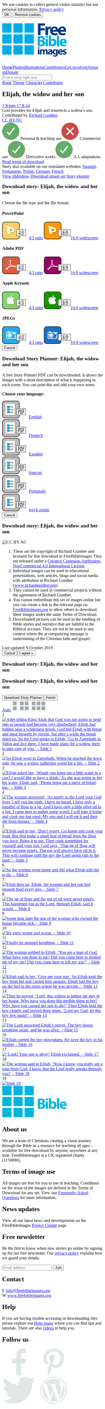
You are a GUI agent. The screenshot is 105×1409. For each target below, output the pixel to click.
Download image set (47, 176)
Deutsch (36, 435)
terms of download (23, 161)
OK (6, 15)
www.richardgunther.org (35, 585)
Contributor (53, 82)
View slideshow (15, 176)
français (35, 472)
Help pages (43, 1323)
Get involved (76, 67)
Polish (28, 171)
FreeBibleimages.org (30, 609)
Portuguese (11, 171)
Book (7, 82)
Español (36, 454)
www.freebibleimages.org (29, 1295)
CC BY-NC (12, 120)
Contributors (54, 67)
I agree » (26, 653)
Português (37, 491)
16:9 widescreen (84, 238)
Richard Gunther (43, 115)
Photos (18, 67)
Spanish (89, 166)
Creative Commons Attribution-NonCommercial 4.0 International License (57, 563)
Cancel (9, 348)
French (58, 171)
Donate (12, 72)
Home (7, 67)
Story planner (77, 176)
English (35, 417)
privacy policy (67, 1253)
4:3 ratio (36, 238)
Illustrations (34, 67)
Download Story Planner (23, 698)
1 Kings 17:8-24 (16, 105)
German (43, 171)
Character (34, 82)
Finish (50, 698)
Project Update (44, 1225)
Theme (18, 82)
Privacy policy (51, 9)
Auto (6, 709)
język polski (39, 509)
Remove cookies (28, 15)
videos (48, 1328)
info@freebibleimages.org (28, 1290)
